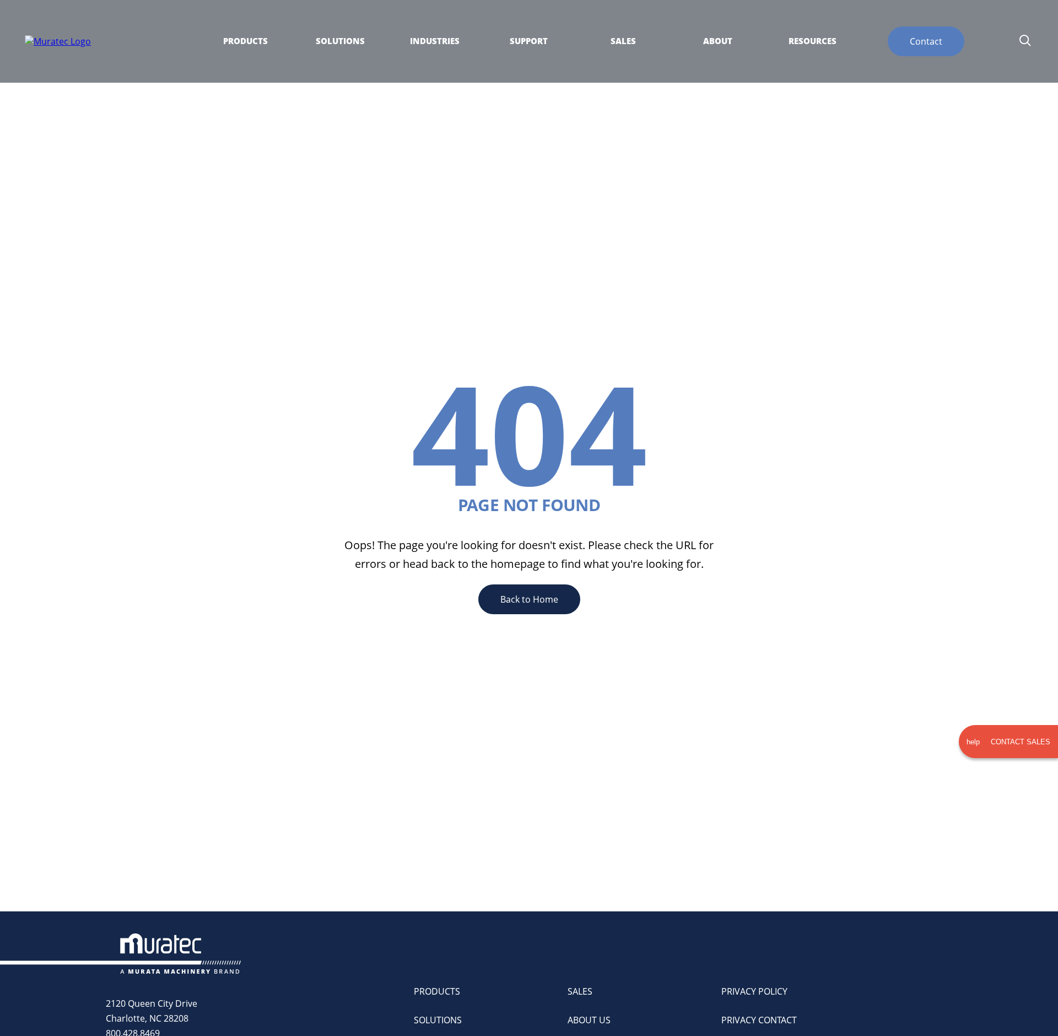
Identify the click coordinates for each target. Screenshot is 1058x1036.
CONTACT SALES (1008, 742)
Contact (926, 41)
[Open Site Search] (1025, 41)
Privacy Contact (759, 1020)
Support (529, 41)
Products (245, 41)
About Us (589, 1020)
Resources (812, 41)
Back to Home (529, 599)
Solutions (340, 41)
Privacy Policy (754, 991)
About (717, 41)
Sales (623, 41)
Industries (435, 41)
